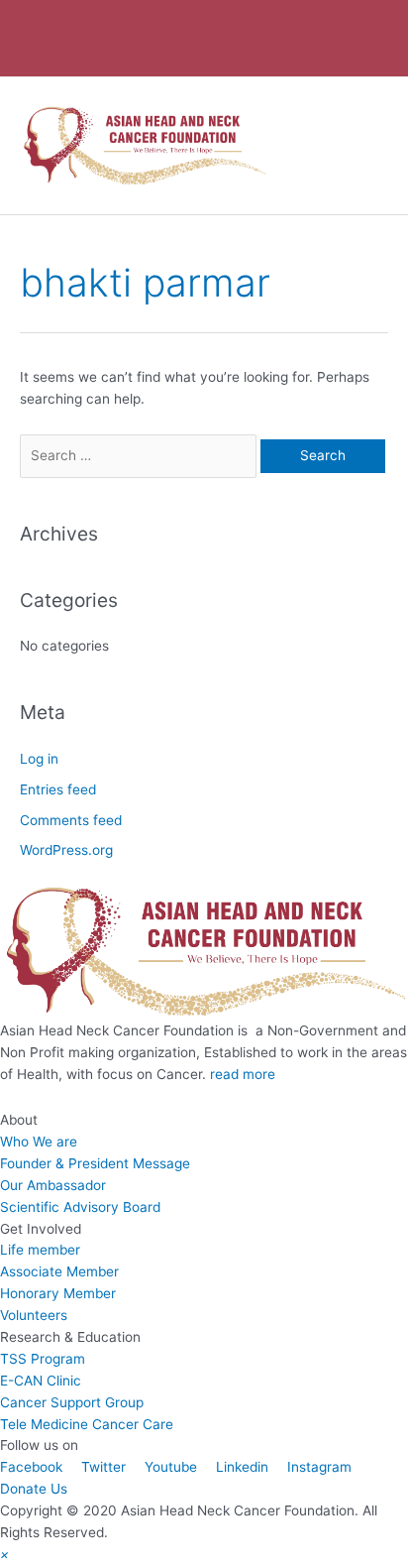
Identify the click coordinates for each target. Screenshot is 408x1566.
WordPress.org (66, 850)
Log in (39, 759)
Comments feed (71, 820)
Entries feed (58, 789)
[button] (4, 1554)
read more (242, 1074)
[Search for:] (140, 455)
